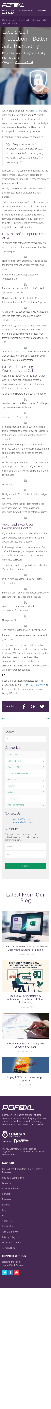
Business (6, 1199)
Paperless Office (15, 767)
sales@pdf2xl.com (21, 819)
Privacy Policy (8, 1237)
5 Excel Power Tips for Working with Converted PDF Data (25, 1045)
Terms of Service (10, 1231)
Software (11, 792)
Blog (4, 1210)
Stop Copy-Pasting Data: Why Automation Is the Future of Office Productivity (25, 999)
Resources (12, 779)
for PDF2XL (36, 110)
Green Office (13, 754)
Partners (6, 1204)
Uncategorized (14, 798)
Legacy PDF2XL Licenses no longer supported (25, 1079)
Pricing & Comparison (13, 1177)
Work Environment (16, 804)
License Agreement (12, 1242)
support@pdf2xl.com (23, 822)
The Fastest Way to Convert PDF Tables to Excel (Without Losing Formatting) (26, 948)
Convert (6, 1193)
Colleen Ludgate (24, 53)
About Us (6, 1221)
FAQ (4, 1215)
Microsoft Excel (24, 62)
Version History (9, 1247)
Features (6, 1183)
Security (11, 786)
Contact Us (7, 1226)
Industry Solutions (11, 1188)
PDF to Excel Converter (33, 684)
